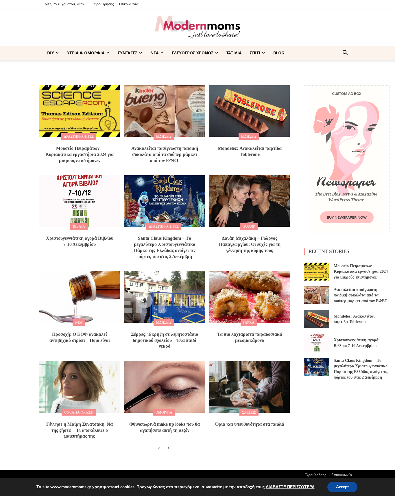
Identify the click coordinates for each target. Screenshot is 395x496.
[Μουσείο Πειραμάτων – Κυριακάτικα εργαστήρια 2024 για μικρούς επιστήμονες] (79, 111)
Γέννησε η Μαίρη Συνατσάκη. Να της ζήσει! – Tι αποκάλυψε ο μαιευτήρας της (79, 430)
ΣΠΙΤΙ (255, 53)
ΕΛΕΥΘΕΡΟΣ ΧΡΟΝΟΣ (192, 53)
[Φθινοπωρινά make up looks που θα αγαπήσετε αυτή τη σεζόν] (164, 386)
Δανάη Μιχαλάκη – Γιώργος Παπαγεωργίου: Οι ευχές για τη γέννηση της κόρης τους (249, 244)
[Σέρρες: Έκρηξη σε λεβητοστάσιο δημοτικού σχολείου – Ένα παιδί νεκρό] (164, 296)
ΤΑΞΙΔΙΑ (234, 53)
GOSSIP (249, 226)
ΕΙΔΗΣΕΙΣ (163, 136)
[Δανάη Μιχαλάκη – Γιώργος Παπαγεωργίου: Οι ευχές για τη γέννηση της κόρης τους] (249, 201)
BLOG (278, 53)
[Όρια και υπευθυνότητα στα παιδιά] (249, 386)
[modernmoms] (197, 28)
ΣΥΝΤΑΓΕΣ (127, 53)
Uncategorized (78, 412)
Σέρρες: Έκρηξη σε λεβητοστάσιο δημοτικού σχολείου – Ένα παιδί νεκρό (164, 340)
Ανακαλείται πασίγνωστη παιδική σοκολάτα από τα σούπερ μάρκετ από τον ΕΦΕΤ (164, 154)
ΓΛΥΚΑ (248, 322)
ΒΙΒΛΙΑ (79, 226)
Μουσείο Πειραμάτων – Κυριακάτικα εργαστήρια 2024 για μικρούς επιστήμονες (79, 154)
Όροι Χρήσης (104, 4)
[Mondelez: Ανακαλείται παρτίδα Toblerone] (249, 111)
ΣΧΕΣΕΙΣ (249, 412)
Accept (342, 487)
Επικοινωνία (128, 4)
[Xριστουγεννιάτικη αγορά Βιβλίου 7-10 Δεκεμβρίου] (79, 201)
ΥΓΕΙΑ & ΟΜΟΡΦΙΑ (86, 53)
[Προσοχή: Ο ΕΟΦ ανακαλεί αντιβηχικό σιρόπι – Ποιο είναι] (79, 296)
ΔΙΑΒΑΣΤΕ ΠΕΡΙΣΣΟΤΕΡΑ (290, 487)
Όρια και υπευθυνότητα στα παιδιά (249, 424)
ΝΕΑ (154, 53)
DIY (50, 53)
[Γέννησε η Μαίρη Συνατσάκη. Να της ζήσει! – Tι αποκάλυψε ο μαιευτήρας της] (79, 386)
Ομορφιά (164, 412)
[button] (345, 53)
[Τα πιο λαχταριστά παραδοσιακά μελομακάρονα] (249, 296)
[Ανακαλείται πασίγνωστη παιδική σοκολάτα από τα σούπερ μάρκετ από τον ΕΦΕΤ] (164, 111)
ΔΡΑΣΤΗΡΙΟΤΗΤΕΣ (79, 136)
